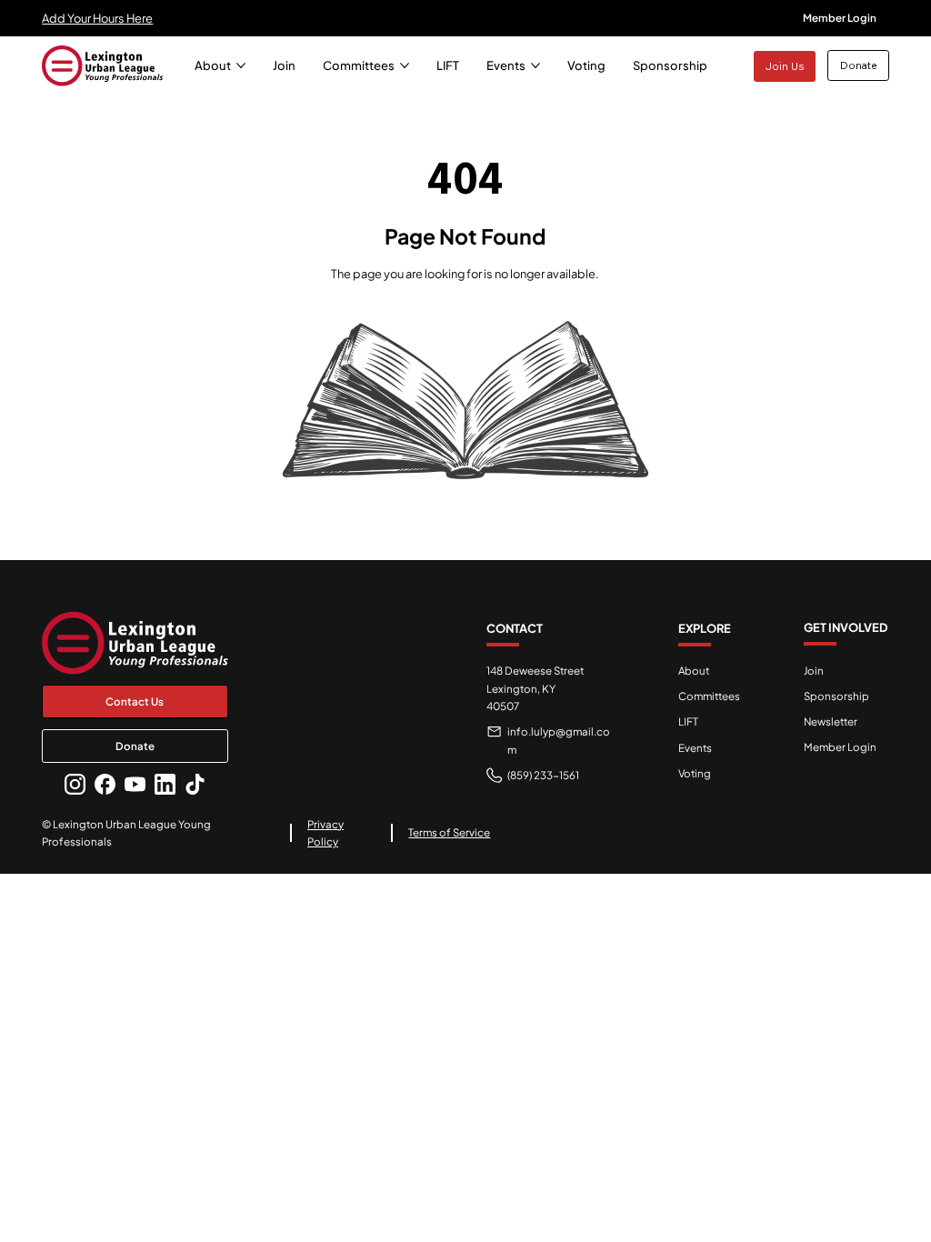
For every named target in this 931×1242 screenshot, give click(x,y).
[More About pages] (240, 65)
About (693, 670)
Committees (709, 696)
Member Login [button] (840, 747)
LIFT (688, 721)
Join (814, 670)
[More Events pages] (535, 65)
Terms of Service (449, 832)
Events (695, 748)
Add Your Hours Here (97, 18)
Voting (694, 773)
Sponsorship (836, 696)
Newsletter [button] (830, 721)
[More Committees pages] (404, 65)
